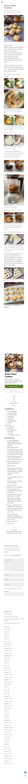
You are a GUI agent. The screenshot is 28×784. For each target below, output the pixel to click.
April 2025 (6, 665)
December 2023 (8, 698)
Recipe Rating (7, 555)
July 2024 (6, 687)
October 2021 (7, 761)
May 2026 (6, 636)
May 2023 (6, 715)
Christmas (6, 12)
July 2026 (6, 631)
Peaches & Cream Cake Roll (11, 616)
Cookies (12, 12)
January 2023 (7, 725)
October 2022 (7, 732)
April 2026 (6, 639)
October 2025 (7, 653)
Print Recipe (15, 386)
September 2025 (8, 655)
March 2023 (7, 720)
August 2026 (7, 629)
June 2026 (6, 634)
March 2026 (7, 641)
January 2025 (7, 672)
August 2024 (7, 684)
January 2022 (7, 754)
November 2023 (8, 701)
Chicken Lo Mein (8, 614)
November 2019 (8, 763)
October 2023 (7, 703)
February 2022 (7, 751)
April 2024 (6, 691)
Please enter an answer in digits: (12, 588)
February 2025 (7, 670)
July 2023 (6, 710)
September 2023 (8, 706)
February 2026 (7, 643)
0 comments (18, 12)
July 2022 (6, 739)
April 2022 (6, 746)
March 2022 (7, 749)
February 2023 (7, 722)
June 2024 (6, 689)
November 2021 (8, 758)
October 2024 (7, 679)
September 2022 (8, 734)
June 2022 (6, 742)
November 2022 (8, 730)
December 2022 (8, 727)
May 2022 (6, 744)
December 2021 (8, 756)
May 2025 (6, 663)
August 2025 (7, 658)
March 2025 (7, 667)
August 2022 (7, 737)
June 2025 (6, 660)
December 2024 (8, 675)
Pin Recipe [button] (14, 391)
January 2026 (7, 646)
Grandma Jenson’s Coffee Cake (12, 623)
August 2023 (7, 708)
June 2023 (6, 713)
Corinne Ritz (9, 10)
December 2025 (8, 648)
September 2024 (8, 682)
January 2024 (7, 696)
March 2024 (7, 694)
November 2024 (8, 677)
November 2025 (8, 651)
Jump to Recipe (8, 45)
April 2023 (6, 718)
